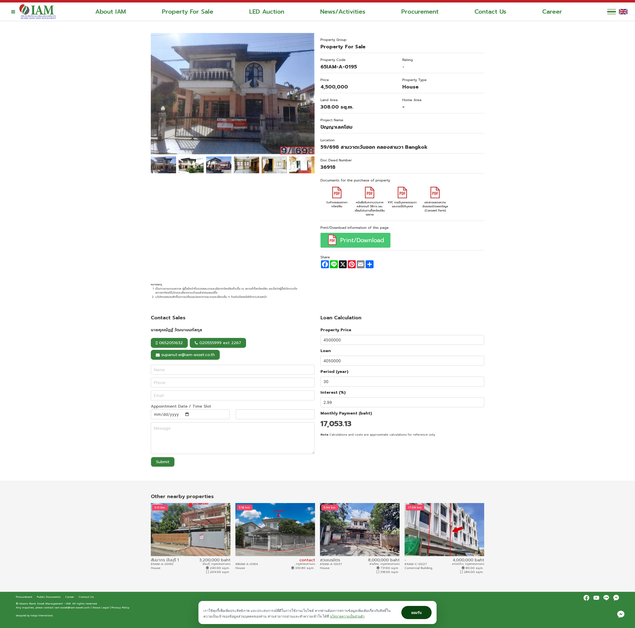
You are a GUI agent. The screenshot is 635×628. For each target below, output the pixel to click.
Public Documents (49, 597)
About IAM (110, 11)
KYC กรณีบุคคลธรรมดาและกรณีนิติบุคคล (402, 204)
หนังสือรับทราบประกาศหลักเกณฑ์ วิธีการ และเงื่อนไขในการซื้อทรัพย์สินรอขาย (370, 208)
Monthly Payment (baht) (346, 413)
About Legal (100, 607)
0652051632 (170, 343)
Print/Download (361, 240)
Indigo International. (41, 615)
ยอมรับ (416, 612)
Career (552, 11)
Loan (325, 351)
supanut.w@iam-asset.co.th (188, 355)
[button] (13, 11)
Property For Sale (187, 11)
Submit (162, 462)
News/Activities (342, 11)
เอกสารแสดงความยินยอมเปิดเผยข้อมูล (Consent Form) (435, 206)
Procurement (420, 11)
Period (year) (334, 372)
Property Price (335, 330)
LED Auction (266, 11)
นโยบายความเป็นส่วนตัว (347, 616)
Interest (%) (333, 392)
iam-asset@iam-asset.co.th (72, 607)
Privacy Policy (120, 607)
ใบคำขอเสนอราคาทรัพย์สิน (337, 204)
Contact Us (490, 11)
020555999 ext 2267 (219, 343)
